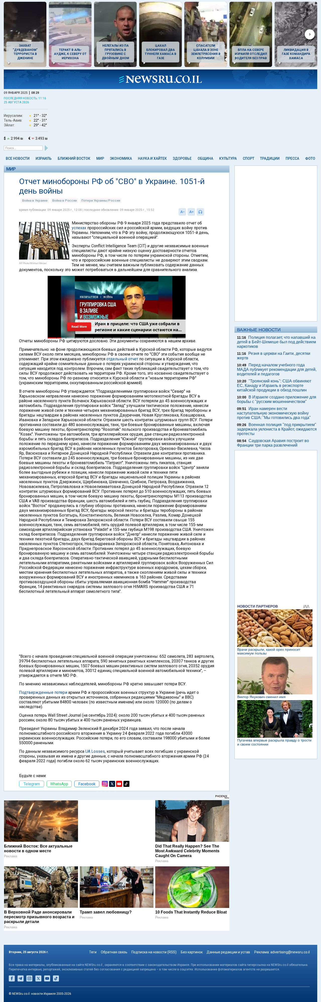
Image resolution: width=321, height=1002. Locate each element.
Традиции (270, 158)
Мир (100, 158)
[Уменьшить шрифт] (182, 212)
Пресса (292, 158)
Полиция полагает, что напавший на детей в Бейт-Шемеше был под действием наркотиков (276, 342)
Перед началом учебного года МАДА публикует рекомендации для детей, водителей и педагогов (276, 369)
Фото (310, 158)
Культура (228, 158)
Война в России (64, 200)
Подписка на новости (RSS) (154, 952)
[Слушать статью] (205, 212)
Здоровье (182, 158)
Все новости (18, 158)
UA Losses (95, 751)
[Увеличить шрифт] (191, 212)
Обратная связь (114, 952)
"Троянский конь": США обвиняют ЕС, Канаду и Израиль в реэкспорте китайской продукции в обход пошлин (274, 385)
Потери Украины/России (100, 200)
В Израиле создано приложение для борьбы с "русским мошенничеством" (276, 399)
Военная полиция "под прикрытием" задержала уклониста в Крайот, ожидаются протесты (277, 429)
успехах (79, 227)
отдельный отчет (122, 359)
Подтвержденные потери (43, 692)
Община (205, 158)
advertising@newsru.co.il (290, 952)
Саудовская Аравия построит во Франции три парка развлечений (273, 443)
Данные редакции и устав (228, 952)
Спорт (248, 158)
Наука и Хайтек (152, 158)
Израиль (44, 158)
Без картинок (192, 952)
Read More (79, 326)
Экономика (121, 158)
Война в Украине (35, 200)
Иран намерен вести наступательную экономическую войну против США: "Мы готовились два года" (274, 413)
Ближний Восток (74, 158)
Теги (93, 952)
